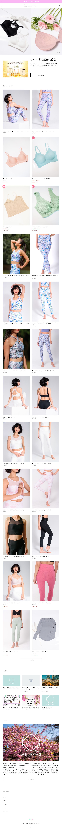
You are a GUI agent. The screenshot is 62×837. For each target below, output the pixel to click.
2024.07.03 (45, 691)
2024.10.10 (25, 691)
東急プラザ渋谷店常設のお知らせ (50, 688)
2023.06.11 (44, 709)
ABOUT (5, 804)
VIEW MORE (31, 660)
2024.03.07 (6, 709)
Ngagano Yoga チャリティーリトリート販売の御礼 (30, 688)
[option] (15, 31)
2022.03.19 (6, 690)
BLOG (4, 808)
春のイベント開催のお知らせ (10, 707)
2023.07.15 (25, 709)
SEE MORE (41, 78)
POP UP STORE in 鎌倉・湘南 (30, 707)
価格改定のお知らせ (47, 707)
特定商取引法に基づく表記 (35, 823)
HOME (4, 800)
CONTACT (5, 811)
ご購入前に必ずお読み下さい (10, 687)
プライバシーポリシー (26, 823)
